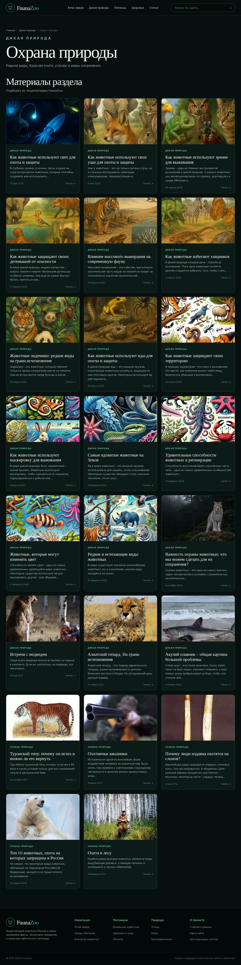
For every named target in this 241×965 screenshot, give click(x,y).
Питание (118, 939)
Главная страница (200, 926)
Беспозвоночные (161, 939)
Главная (10, 30)
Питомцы (120, 7)
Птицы (155, 926)
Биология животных (87, 939)
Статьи (153, 7)
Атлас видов (76, 7)
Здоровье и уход (123, 933)
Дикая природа (99, 7)
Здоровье (137, 7)
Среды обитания (85, 933)
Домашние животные (126, 926)
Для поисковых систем (204, 939)
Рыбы (154, 933)
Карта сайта (197, 933)
